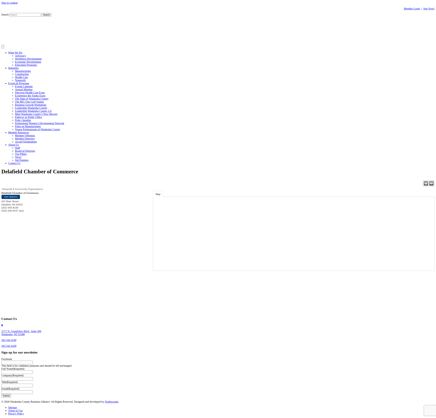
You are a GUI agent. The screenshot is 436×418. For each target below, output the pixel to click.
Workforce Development (28, 58)
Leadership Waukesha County (31, 107)
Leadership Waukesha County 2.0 (33, 111)
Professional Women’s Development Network (39, 123)
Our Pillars (21, 154)
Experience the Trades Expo (30, 95)
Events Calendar (24, 86)
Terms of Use (15, 410)
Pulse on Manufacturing (28, 126)
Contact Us (14, 163)
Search (5, 14)
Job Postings (21, 160)
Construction (22, 74)
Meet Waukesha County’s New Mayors (36, 114)
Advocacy (20, 55)
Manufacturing (23, 71)
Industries (13, 68)
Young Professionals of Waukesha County (37, 129)
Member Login (412, 8)
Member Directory (25, 138)
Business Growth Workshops (30, 104)
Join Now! (429, 8)
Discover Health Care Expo (30, 92)
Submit (6, 395)
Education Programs (26, 64)
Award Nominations (26, 141)
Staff (17, 147)
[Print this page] (426, 183)
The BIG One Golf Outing (29, 101)
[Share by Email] (431, 183)
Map (158, 194)
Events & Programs (18, 83)
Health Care (21, 77)
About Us (13, 144)
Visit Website (10, 197)
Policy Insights (23, 120)
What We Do (15, 52)
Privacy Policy (16, 413)
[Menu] (2, 46)
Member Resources (18, 132)
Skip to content (9, 2)
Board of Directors (25, 150)
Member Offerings (25, 135)
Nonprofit (20, 80)
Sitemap (12, 407)
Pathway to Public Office (28, 117)
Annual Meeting (24, 89)
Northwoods (111, 401)
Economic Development (28, 61)
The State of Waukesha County (32, 98)
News (18, 157)
